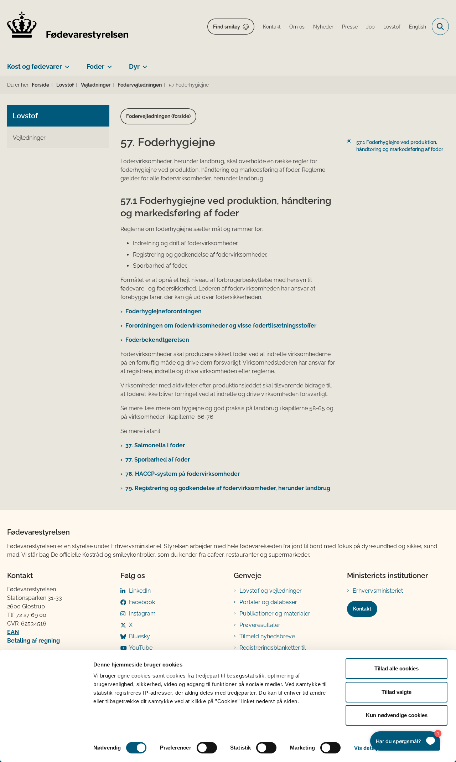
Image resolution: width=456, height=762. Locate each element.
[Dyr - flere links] (143, 63)
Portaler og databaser (268, 602)
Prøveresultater (259, 625)
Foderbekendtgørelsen (158, 339)
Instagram (142, 613)
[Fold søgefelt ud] (440, 26)
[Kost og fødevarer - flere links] (65, 63)
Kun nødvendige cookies (397, 715)
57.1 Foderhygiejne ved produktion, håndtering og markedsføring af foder (399, 145)
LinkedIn (140, 590)
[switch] (207, 747)
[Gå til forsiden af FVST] (67, 26)
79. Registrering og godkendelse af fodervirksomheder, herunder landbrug (229, 488)
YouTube (140, 647)
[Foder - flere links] (108, 63)
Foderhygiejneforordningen (163, 311)
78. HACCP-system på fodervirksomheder (182, 473)
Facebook (142, 602)
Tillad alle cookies (396, 668)
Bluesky (139, 636)
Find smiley (226, 27)
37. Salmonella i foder (155, 445)
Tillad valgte (396, 692)
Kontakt (362, 609)
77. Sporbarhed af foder (157, 459)
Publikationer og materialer (274, 613)
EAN (13, 632)
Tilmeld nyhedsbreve (267, 636)
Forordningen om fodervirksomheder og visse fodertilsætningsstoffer (220, 325)
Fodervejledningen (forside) (158, 116)
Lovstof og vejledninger (270, 590)
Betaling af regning (33, 640)
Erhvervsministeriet (378, 590)
